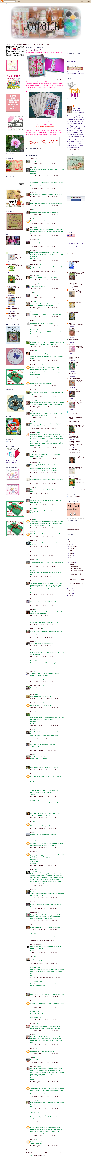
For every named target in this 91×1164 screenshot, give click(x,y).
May (71, 555)
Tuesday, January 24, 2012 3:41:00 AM (43, 908)
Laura (31, 498)
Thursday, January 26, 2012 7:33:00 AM (44, 1062)
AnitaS (32, 192)
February (72, 562)
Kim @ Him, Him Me (35, 703)
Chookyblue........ (73, 312)
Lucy (31, 754)
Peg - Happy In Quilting (36, 685)
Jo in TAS (32, 275)
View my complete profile (74, 149)
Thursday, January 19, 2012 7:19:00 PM (44, 223)
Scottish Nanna (34, 250)
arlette (32, 765)
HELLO (77, 262)
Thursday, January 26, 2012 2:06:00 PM (44, 1121)
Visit (73, 529)
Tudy (31, 292)
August (72, 548)
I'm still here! (78, 391)
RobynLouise (33, 1066)
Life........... (78, 313)
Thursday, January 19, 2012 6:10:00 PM (44, 163)
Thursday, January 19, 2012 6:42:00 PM (44, 214)
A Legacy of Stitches (74, 389)
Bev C (32, 711)
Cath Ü (32, 580)
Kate (31, 421)
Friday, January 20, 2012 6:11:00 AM (43, 566)
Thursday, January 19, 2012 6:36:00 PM (44, 197)
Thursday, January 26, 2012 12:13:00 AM (44, 1007)
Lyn (31, 742)
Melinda (32, 694)
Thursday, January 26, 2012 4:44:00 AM (44, 1044)
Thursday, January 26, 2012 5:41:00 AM (44, 1053)
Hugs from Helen (73, 449)
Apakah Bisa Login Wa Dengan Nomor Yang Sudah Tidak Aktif (75, 444)
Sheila (32, 487)
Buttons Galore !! (12, 310)
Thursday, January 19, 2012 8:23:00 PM (44, 288)
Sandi (31, 531)
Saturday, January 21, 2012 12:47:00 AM (44, 699)
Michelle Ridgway (73, 362)
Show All (83, 489)
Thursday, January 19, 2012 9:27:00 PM (44, 336)
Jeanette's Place (73, 301)
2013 (70, 542)
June (71, 553)
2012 (70, 544)
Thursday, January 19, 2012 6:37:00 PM (44, 205)
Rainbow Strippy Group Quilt (75, 324)
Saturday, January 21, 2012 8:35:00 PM (44, 738)
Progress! (78, 468)
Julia (31, 1057)
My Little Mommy (80, 457)
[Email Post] (42, 148)
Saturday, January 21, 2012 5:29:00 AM (44, 707)
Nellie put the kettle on (36, 628)
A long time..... (18, 287)
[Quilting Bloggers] (73, 496)
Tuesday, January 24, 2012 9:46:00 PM (43, 963)
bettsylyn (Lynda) (34, 340)
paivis (31, 551)
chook (32, 167)
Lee (31, 1000)
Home (8, 44)
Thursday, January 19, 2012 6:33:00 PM (44, 175)
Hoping (70, 341)
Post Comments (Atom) (40, 1155)
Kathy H (32, 1139)
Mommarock (33, 432)
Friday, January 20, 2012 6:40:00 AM (43, 594)
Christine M (33, 389)
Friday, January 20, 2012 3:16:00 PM (43, 624)
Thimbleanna (72, 373)
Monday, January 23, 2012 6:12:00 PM (43, 817)
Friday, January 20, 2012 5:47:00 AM (43, 547)
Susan (32, 312)
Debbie (32, 609)
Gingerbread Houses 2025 (75, 375)
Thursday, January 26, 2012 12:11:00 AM (44, 996)
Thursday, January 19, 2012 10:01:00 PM (44, 385)
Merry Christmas (73, 413)
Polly (31, 1034)
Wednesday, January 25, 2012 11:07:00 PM (45, 988)
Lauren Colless (34, 1125)
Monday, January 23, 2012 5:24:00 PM (43, 807)
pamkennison (33, 540)
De (31, 209)
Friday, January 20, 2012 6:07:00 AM (43, 555)
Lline (31, 519)
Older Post (61, 1152)
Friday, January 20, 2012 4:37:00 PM (43, 637)
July (71, 551)
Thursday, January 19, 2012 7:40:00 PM (44, 235)
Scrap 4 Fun (33, 1100)
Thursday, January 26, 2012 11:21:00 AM (44, 1096)
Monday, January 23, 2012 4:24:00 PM (43, 784)
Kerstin (32, 508)
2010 (70, 590)
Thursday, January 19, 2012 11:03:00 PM (44, 428)
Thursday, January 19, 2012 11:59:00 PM (44, 458)
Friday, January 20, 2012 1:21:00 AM (43, 494)
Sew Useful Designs (13, 319)
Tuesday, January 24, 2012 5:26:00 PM (43, 952)
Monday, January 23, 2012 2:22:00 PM (43, 769)
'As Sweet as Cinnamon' (15, 297)
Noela (31, 729)
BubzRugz (71, 328)
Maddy (32, 641)
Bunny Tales (72, 355)
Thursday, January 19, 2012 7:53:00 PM (44, 260)
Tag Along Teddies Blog (75, 467)
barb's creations (34, 264)
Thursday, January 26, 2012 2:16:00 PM (44, 1135)
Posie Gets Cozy (73, 436)
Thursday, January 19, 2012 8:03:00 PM (44, 271)
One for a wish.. (34, 381)
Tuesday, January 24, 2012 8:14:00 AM (43, 929)
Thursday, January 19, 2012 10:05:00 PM (44, 396)
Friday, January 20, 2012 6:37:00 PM (43, 681)
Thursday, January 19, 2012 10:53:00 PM (44, 417)
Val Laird (71, 344)
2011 (70, 588)
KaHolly (32, 869)
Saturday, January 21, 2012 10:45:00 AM (44, 725)
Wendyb (32, 851)
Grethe (32, 889)
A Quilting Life (73, 283)
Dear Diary (34, 150)
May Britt (32, 1024)
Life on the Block (73, 339)
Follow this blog (75, 199)
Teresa (32, 811)
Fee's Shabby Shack (13, 308)
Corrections (49, 44)
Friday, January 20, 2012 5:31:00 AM (43, 536)
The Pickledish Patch (14, 286)
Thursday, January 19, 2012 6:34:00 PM (44, 188)
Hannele (32, 650)
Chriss (32, 1086)
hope (31, 476)
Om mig (32, 1048)
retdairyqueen (33, 925)
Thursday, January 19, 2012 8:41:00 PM (44, 316)
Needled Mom (34, 462)
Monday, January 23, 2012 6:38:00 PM (43, 828)
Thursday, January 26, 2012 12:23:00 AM (44, 1019)
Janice (32, 301)
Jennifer (32, 400)
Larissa (32, 227)
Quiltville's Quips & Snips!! (76, 272)
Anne (31, 841)
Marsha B (32, 559)
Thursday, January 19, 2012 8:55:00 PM (44, 325)
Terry (31, 411)
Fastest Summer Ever (74, 437)
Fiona (31, 598)
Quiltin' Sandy (34, 901)
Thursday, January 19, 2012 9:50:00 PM (44, 377)
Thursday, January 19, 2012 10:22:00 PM (44, 407)
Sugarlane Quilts (13, 264)
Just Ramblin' (33, 452)
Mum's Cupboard (13, 275)
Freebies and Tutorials (38, 44)
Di (30, 218)
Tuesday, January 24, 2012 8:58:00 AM (43, 940)
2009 (70, 593)
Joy (76, 105)
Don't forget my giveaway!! (76, 570)
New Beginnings (12, 315)
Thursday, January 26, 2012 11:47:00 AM (44, 1108)
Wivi (31, 320)
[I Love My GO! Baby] (12, 70)
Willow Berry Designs (14, 313)
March (72, 560)
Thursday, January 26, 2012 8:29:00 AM (44, 1082)
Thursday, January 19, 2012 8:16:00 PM (44, 279)
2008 (70, 595)
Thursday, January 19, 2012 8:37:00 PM (44, 308)
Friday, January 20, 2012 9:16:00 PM (43, 690)
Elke (31, 832)
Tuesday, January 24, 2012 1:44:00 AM (43, 897)
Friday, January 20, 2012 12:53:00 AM (43, 483)
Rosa (31, 992)
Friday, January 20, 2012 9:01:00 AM (43, 616)
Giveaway (41, 150)
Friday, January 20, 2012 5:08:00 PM (43, 646)
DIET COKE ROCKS (74, 261)
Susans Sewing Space (75, 290)
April (71, 557)
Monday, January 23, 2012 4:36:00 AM (43, 750)
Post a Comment (30, 1149)
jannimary (71, 323)
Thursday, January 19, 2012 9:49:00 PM (44, 361)
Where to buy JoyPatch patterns (21, 44)
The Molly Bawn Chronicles (76, 425)
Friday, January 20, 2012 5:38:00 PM (43, 656)
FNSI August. (79, 302)
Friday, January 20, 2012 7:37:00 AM (43, 605)
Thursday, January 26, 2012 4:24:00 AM (44, 1030)
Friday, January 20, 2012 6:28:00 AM (43, 576)
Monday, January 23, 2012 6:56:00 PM (43, 837)
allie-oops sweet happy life (76, 456)
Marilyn (32, 350)
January (72, 564)
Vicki (31, 773)
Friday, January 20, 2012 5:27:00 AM (43, 527)
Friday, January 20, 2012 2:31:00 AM (43, 504)
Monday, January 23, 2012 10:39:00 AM (43, 761)
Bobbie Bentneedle (35, 365)
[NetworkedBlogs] (76, 197)
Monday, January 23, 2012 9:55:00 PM (43, 865)
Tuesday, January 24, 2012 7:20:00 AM (43, 920)
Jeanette (32, 158)
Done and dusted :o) (33, 50)
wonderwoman (34, 239)
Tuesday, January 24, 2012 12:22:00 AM (44, 885)
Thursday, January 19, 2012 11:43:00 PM (44, 448)
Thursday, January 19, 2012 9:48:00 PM (44, 346)
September (73, 546)
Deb (31, 201)
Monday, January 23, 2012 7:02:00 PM (43, 847)
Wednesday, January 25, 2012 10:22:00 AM (45, 977)
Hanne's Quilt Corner (74, 378)
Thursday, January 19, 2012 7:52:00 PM (44, 246)
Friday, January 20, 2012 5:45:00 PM (43, 667)
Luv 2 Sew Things (35, 944)
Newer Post (29, 1152)
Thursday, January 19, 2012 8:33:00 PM (44, 297)
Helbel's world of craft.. (75, 401)
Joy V (31, 956)
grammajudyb (33, 912)
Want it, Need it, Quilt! (75, 412)
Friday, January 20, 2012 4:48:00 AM (43, 515)
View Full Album (61, 79)
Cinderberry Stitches (74, 441)
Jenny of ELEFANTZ (13, 253)
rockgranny (33, 284)
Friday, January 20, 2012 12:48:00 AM (43, 472)
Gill (31, 821)
